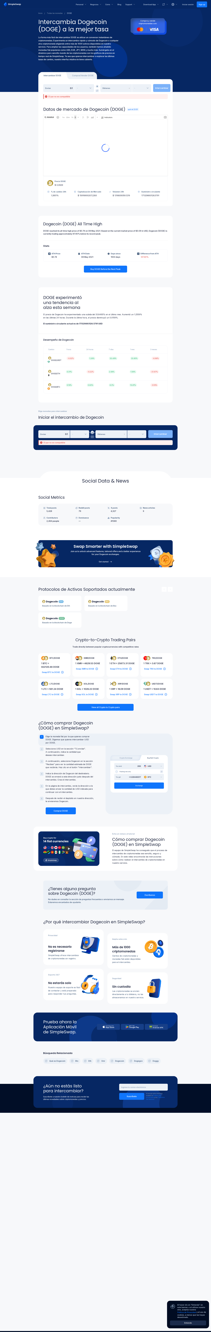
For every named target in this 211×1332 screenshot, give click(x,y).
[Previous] (164, 589)
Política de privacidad (153, 1096)
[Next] (170, 589)
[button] (72, 740)
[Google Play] (132, 1027)
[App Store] (108, 1027)
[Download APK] (156, 1027)
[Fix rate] (97, 86)
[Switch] (97, 90)
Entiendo (188, 1323)
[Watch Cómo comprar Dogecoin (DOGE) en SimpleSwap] (69, 849)
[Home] (38, 4)
